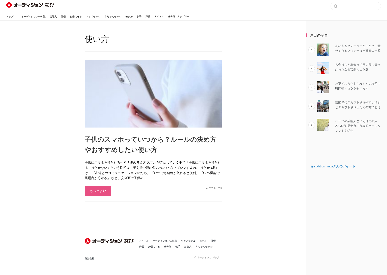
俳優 (63, 16)
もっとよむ (98, 191)
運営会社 (89, 258)
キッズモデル (93, 16)
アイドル (159, 16)
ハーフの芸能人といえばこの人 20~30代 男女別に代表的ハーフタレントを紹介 (358, 125)
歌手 (139, 16)
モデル (129, 16)
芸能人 (53, 16)
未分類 (171, 16)
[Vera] (110, 241)
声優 (148, 16)
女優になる (76, 16)
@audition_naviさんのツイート (333, 166)
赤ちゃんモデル (112, 16)
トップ (9, 16)
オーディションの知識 (33, 16)
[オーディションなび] (30, 5)
